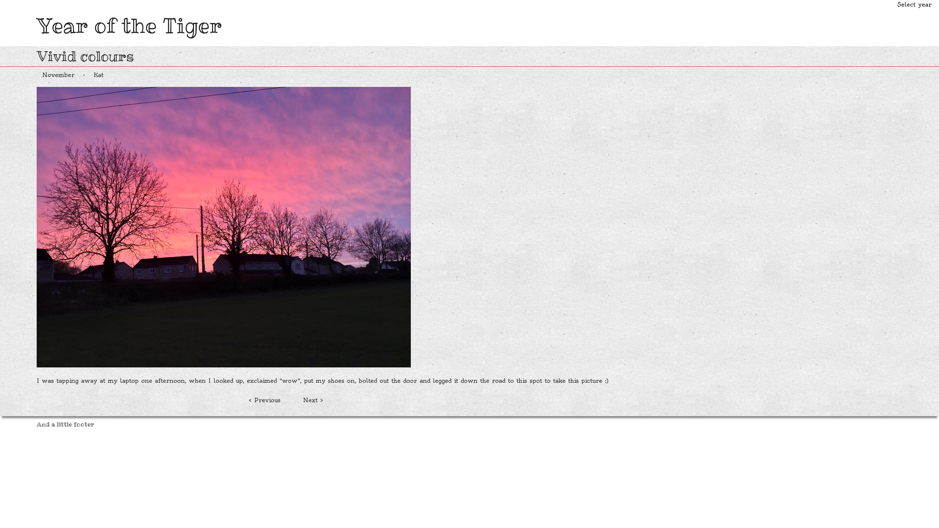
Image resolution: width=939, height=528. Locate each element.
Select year (914, 4)
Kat (98, 74)
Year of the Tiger (129, 26)
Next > (313, 400)
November (58, 74)
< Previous (265, 400)
